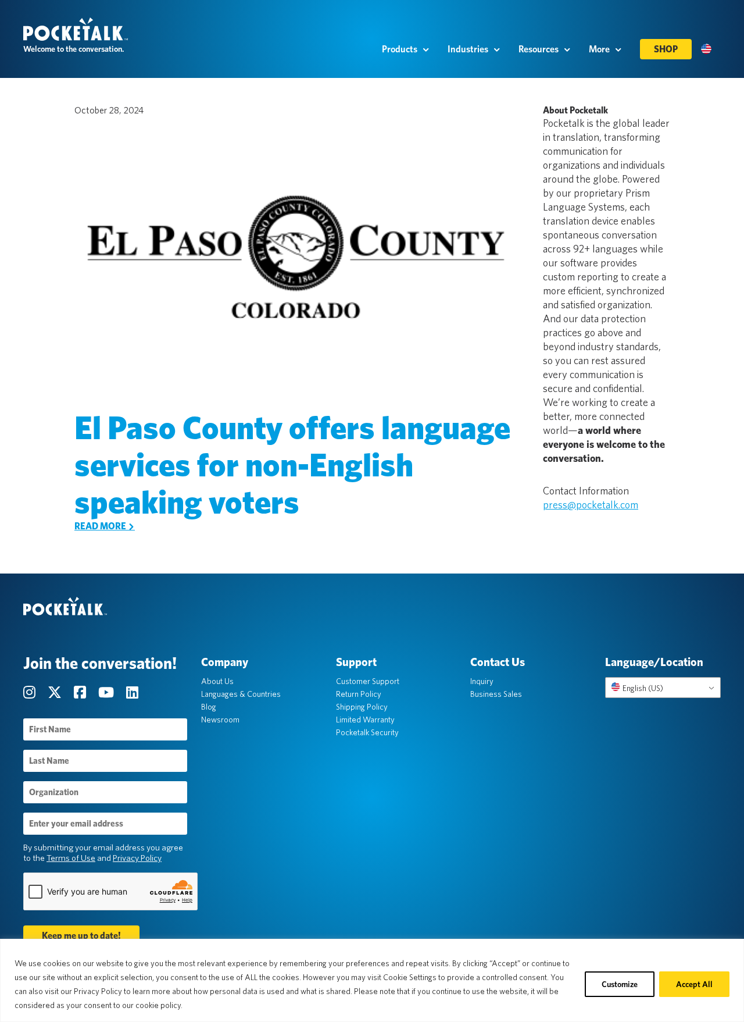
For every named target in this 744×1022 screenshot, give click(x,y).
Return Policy (358, 694)
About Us (217, 681)
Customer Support (367, 681)
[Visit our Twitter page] (56, 692)
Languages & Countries (241, 694)
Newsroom (220, 719)
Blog (208, 706)
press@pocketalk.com (590, 504)
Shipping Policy (362, 706)
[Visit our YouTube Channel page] (107, 692)
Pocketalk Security (367, 732)
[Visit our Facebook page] (81, 692)
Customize (620, 984)
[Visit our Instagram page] (30, 692)
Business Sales (496, 694)
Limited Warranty (365, 719)
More (599, 49)
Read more (101, 526)
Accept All (694, 984)
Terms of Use (70, 858)
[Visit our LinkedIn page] (132, 692)
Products (399, 49)
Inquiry (481, 681)
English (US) (642, 688)
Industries (468, 49)
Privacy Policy (137, 858)
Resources (538, 49)
